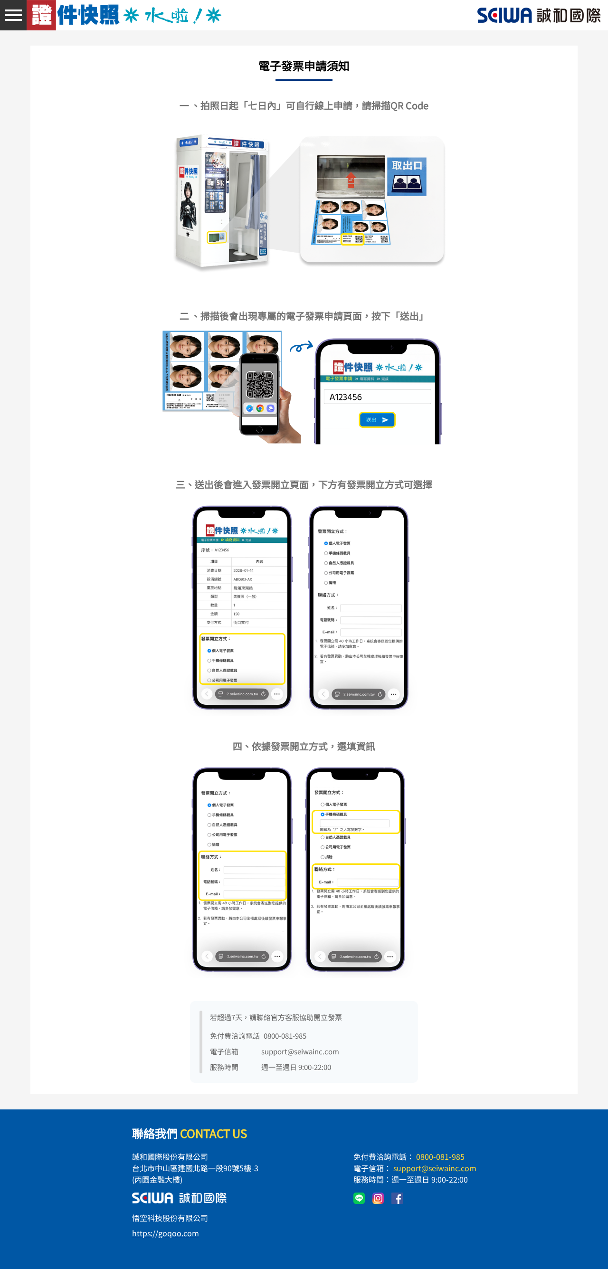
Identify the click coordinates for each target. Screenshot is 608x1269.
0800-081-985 (440, 1156)
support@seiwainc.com (434, 1168)
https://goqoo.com (165, 1233)
